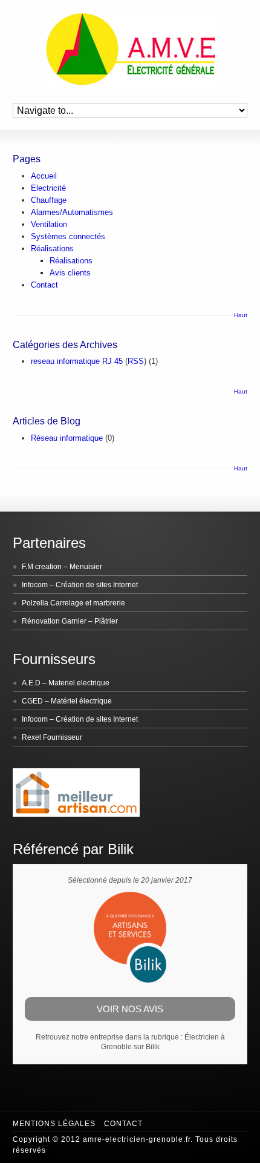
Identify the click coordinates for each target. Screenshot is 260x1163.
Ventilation (49, 224)
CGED (32, 701)
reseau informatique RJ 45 (77, 361)
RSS (136, 361)
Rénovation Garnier (54, 621)
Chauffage (49, 200)
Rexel (31, 737)
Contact (44, 284)
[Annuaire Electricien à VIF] (76, 814)
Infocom (35, 585)
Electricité (48, 188)
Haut (240, 315)
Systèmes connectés (68, 236)
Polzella (35, 603)
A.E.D (31, 683)
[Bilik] (130, 980)
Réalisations (52, 248)
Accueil (44, 175)
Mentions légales (54, 1123)
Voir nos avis (130, 1009)
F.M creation (42, 566)
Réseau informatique (67, 438)
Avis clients (70, 272)
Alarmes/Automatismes (72, 212)
